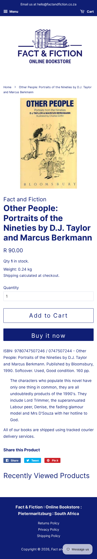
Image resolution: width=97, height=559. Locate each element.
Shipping (10, 275)
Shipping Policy (48, 536)
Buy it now (48, 335)
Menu (13, 11)
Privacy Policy (48, 529)
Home (7, 87)
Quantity (11, 287)
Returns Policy (48, 523)
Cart (90, 11)
